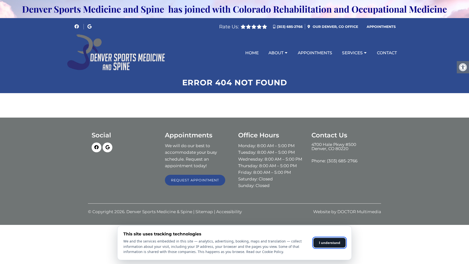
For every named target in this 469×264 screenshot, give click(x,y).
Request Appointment (195, 180)
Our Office (335, 26)
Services (352, 52)
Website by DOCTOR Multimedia (347, 212)
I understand (329, 243)
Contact (387, 52)
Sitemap (204, 212)
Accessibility (229, 212)
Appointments (381, 26)
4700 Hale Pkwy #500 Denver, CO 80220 (333, 147)
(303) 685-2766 (290, 26)
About (276, 52)
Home (252, 52)
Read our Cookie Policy (264, 251)
